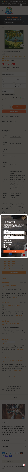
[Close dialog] (27, 215)
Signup (14, 251)
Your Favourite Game (8, 235)
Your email (6, 230)
